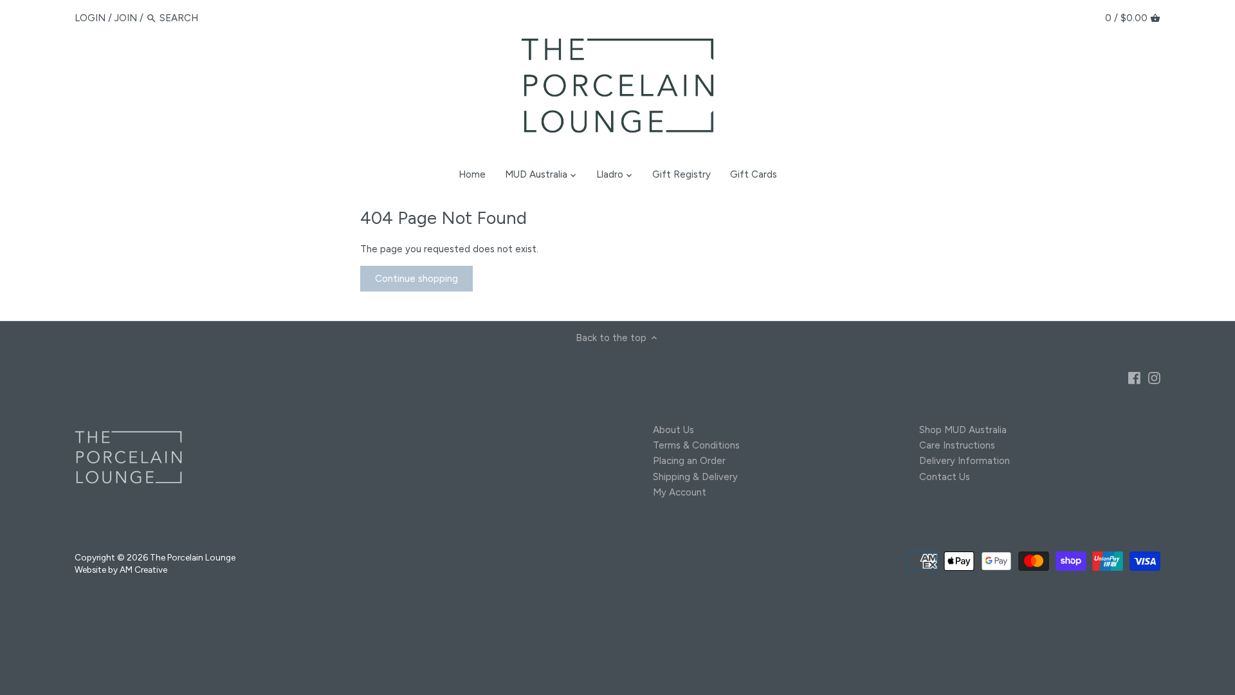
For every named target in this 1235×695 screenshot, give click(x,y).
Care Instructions (957, 445)
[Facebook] (1134, 377)
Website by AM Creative (121, 569)
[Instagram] (1154, 377)
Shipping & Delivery (695, 477)
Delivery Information (964, 461)
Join (125, 18)
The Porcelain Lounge (192, 557)
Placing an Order (689, 461)
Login (90, 18)
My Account (679, 492)
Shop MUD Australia (963, 430)
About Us (673, 430)
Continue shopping (416, 278)
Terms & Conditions (696, 445)
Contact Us (944, 477)
